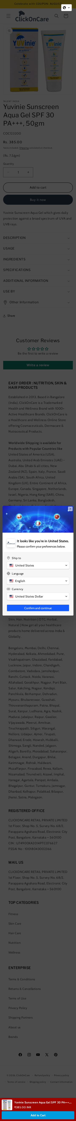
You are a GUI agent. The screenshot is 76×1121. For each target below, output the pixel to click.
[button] (66, 7)
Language (18, 573)
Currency (17, 589)
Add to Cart (38, 1115)
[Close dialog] (70, 509)
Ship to (16, 558)
